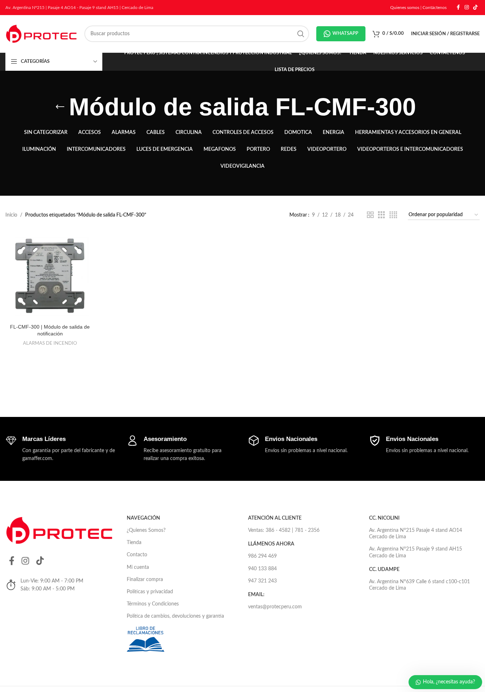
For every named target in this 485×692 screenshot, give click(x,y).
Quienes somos (404, 7)
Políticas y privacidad (150, 591)
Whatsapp (345, 33)
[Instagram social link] (466, 8)
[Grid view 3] (381, 215)
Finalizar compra (145, 579)
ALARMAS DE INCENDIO (50, 343)
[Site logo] (41, 33)
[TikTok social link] (475, 8)
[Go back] (60, 107)
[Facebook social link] (458, 8)
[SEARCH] (301, 33)
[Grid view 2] (370, 215)
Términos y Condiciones (153, 604)
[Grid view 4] (393, 215)
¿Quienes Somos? (146, 530)
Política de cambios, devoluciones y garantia (175, 616)
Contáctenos (435, 7)
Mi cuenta (138, 567)
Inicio (11, 215)
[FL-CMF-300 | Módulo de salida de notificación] (49, 275)
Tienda (134, 542)
